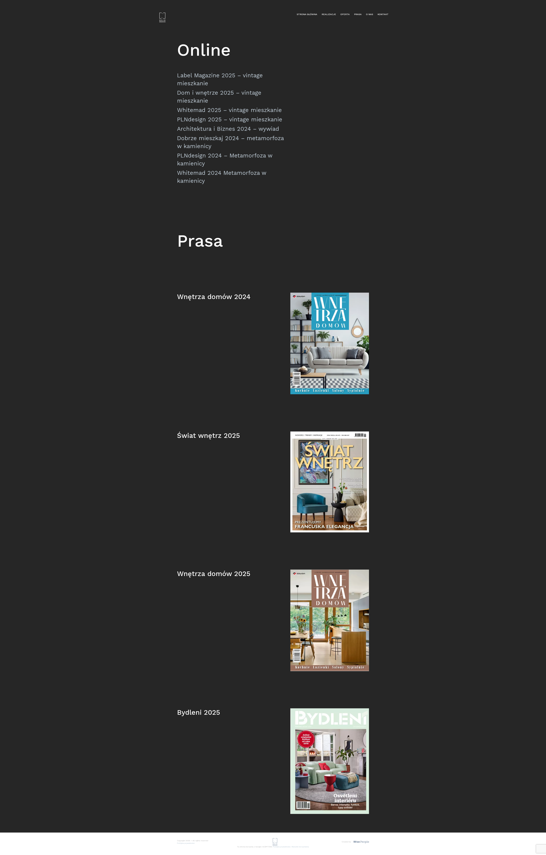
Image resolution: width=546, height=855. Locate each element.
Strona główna (307, 14)
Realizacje (329, 14)
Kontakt (383, 14)
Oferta (345, 14)
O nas (369, 14)
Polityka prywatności (186, 843)
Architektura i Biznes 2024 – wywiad (228, 128)
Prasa (358, 14)
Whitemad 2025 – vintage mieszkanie (229, 110)
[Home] (162, 17)
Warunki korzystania (300, 847)
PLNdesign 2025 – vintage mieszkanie (229, 119)
